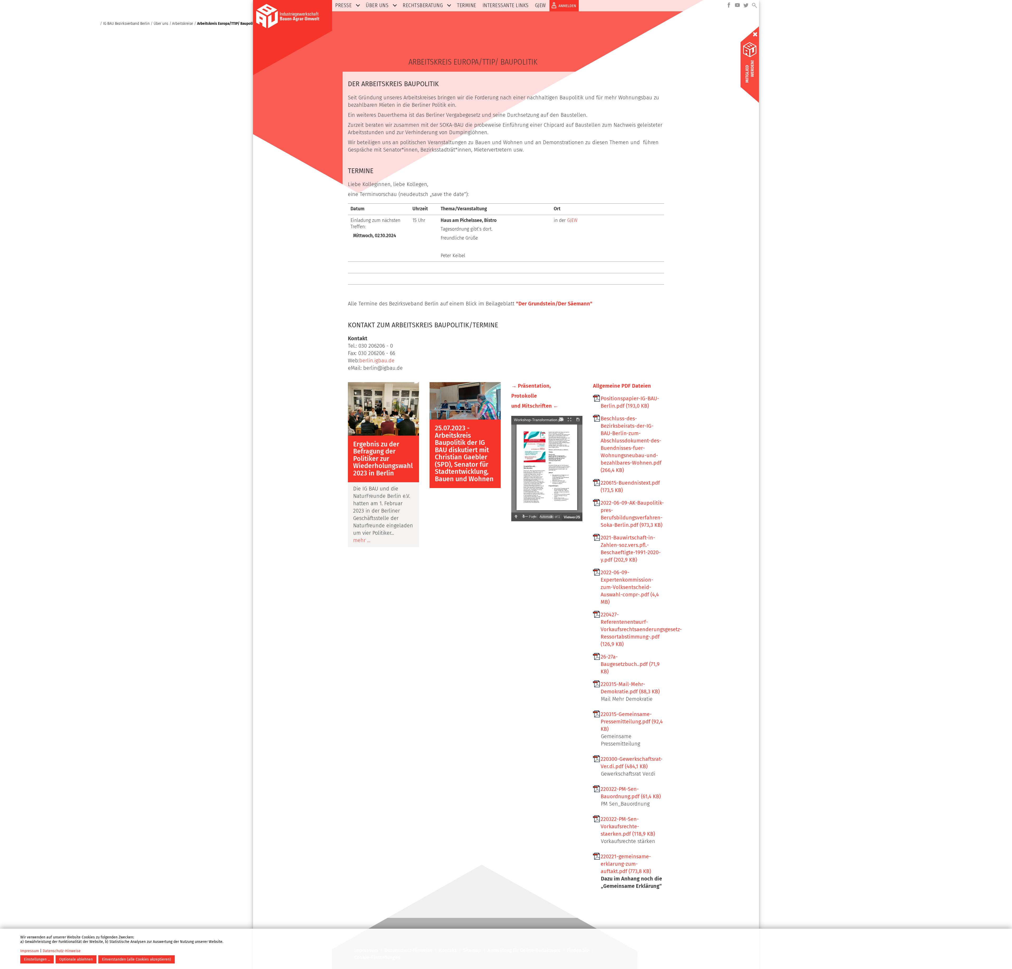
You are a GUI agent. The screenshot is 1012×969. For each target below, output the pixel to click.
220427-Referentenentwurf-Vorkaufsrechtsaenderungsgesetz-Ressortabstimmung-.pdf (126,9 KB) (632, 629)
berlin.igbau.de (377, 360)
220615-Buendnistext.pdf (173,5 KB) (630, 486)
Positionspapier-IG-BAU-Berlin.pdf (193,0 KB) (630, 402)
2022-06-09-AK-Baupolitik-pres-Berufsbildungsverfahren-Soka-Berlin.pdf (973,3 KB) (632, 514)
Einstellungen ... (37, 959)
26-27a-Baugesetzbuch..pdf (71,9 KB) (630, 664)
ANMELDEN (567, 5)
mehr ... (361, 540)
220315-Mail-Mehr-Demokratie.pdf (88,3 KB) (630, 688)
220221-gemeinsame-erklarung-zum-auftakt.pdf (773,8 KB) (626, 863)
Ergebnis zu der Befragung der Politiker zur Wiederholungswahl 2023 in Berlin (383, 458)
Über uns (377, 5)
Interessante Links (506, 5)
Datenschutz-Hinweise (62, 951)
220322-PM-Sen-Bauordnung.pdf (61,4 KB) (631, 793)
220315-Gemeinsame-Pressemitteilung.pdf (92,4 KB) (632, 721)
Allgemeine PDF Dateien (622, 386)
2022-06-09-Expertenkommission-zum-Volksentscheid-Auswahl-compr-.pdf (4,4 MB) (630, 587)
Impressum (29, 951)
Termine (466, 5)
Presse (343, 5)
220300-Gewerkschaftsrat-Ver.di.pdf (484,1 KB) (632, 763)
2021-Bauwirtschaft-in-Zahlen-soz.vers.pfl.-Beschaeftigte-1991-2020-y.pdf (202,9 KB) (631, 548)
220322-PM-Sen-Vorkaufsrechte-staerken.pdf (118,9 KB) (628, 826)
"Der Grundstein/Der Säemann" (554, 303)
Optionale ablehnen (76, 959)
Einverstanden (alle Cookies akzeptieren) (136, 959)
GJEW (540, 5)
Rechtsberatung (423, 5)
